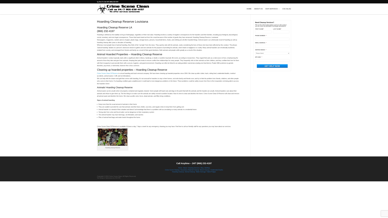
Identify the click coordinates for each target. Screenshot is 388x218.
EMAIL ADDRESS (261, 42)
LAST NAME (277, 29)
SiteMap (207, 168)
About (185, 168)
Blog (202, 168)
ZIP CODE (258, 57)
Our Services (271, 9)
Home (249, 9)
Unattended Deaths (216, 170)
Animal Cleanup (190, 172)
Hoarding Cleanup (178, 172)
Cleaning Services (194, 168)
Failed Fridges (211, 172)
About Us (258, 9)
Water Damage (201, 172)
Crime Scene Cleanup (172, 170)
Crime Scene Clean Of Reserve (107, 73)
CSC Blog (286, 9)
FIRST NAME (259, 29)
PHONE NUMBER (261, 35)
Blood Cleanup (205, 170)
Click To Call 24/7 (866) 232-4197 (108, 2)
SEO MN (117, 178)
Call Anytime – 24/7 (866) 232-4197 (194, 163)
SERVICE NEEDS (260, 50)
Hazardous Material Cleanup (189, 170)
